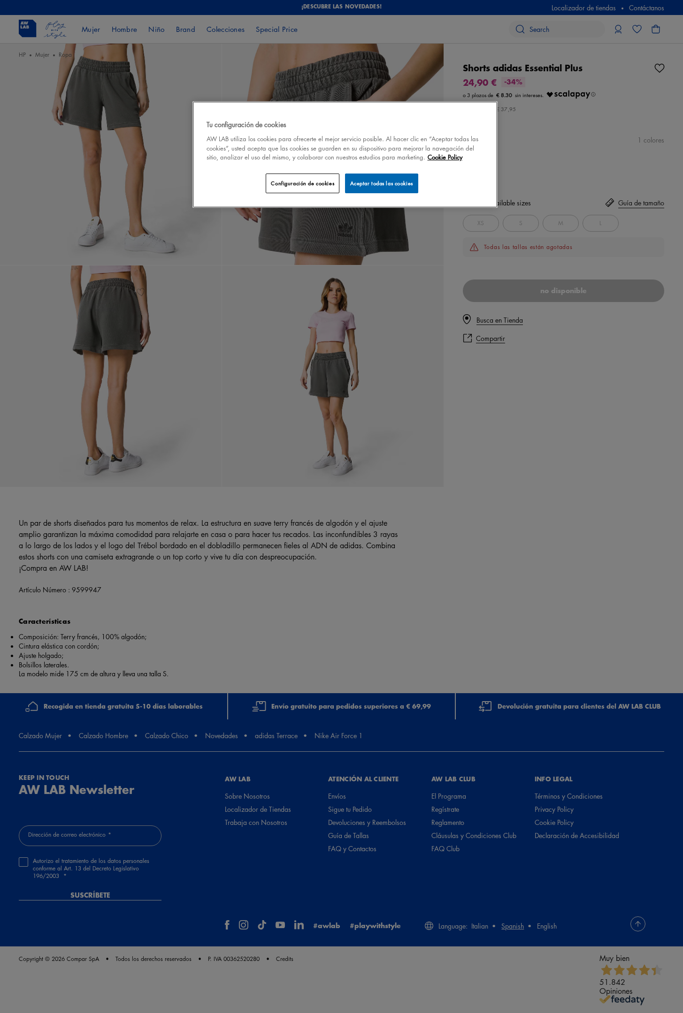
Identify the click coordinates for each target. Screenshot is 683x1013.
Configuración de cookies (302, 183)
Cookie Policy (445, 156)
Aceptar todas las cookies (381, 183)
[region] (345, 154)
